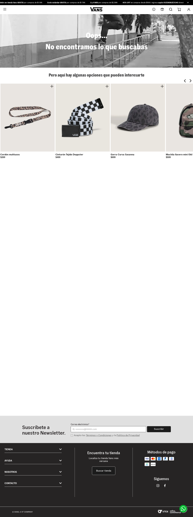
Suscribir (159, 429)
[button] (96, 2)
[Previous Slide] (185, 81)
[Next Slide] (190, 81)
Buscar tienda (103, 470)
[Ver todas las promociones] (188, 2)
